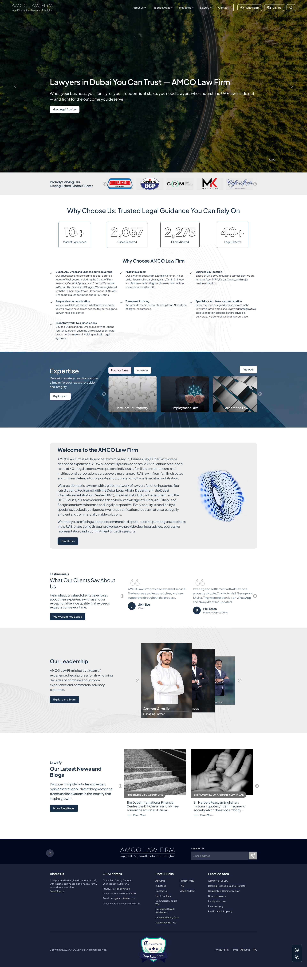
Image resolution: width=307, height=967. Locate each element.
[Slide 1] (144, 168)
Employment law (132, 408)
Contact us (161, 890)
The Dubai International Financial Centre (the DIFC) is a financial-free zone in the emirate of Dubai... (153, 806)
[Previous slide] (105, 184)
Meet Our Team (163, 895)
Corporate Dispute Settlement (165, 910)
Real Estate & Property (220, 911)
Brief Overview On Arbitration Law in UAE (219, 794)
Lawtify (205, 7)
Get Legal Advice (64, 109)
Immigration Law (217, 901)
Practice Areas (162, 7)
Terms (235, 949)
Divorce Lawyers (217, 895)
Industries (185, 7)
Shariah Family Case (165, 922)
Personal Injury (216, 906)
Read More (69, 542)
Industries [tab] (142, 370)
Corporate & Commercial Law (224, 890)
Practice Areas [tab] (120, 370)
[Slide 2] (150, 168)
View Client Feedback (67, 616)
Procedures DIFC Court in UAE (145, 794)
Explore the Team (64, 699)
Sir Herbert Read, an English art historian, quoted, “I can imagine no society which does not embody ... (219, 806)
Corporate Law (236, 408)
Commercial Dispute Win (166, 902)
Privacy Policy (187, 880)
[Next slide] (255, 184)
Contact (223, 7)
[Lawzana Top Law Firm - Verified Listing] (153, 949)
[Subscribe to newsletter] (252, 856)
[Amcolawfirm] (32, 7)
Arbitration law (184, 408)
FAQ (182, 885)
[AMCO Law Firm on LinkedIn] (50, 853)
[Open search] (291, 7)
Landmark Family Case (167, 917)
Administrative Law (218, 880)
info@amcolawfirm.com (124, 898)
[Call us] (297, 957)
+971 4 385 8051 (127, 893)
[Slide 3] (156, 168)
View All (248, 369)
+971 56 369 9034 (121, 888)
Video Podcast (187, 890)
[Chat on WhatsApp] (296, 949)
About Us (138, 7)
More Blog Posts (64, 808)
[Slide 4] (162, 168)
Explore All (60, 396)
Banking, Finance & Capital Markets (226, 885)
